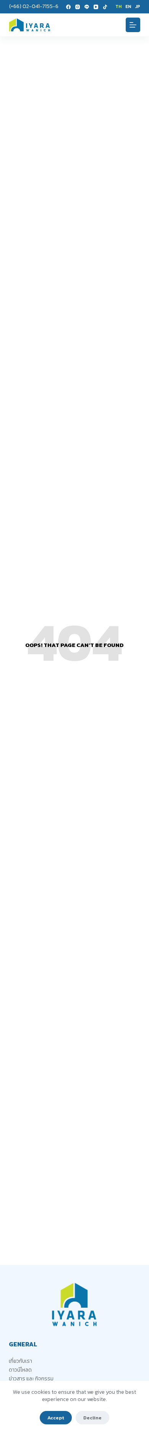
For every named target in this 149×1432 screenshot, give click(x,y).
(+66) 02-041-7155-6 (33, 6)
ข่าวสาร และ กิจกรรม (31, 1379)
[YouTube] (96, 7)
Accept (55, 1417)
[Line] (86, 7)
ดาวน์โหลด (20, 1370)
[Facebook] (68, 7)
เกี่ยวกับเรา (20, 1361)
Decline (92, 1417)
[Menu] (133, 25)
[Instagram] (77, 7)
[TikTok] (105, 7)
